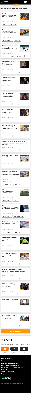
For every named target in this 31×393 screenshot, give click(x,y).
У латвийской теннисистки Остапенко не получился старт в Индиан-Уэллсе (10, 79)
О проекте (3, 358)
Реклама (3, 371)
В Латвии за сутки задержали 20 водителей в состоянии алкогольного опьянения (13, 271)
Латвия (16, 40)
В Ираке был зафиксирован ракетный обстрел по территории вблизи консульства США (9, 192)
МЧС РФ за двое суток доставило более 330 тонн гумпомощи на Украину (9, 15)
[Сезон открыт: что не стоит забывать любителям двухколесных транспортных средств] (24, 32)
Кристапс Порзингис (15, 165)
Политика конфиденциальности (9, 363)
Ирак (15, 200)
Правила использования (7, 361)
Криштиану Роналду (14, 120)
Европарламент (17, 216)
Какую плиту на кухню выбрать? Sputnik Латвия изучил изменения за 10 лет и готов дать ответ (15, 143)
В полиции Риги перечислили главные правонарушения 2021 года (10, 239)
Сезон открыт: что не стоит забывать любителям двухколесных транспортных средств (9, 32)
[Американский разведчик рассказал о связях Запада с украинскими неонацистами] (24, 128)
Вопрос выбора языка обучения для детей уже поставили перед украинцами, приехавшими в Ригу (10, 64)
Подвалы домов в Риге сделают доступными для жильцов (10, 300)
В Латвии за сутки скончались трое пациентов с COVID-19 (10, 222)
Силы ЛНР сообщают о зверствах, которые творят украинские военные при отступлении (9, 95)
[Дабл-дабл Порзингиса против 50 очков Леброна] (24, 158)
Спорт (4, 56)
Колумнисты (5, 184)
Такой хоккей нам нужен (15, 56)
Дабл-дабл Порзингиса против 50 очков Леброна (10, 156)
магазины (15, 184)
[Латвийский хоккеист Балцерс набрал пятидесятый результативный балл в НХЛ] (24, 48)
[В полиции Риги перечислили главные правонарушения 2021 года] (24, 240)
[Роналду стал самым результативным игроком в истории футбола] (24, 112)
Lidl (3, 264)
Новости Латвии (6, 40)
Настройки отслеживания (7, 374)
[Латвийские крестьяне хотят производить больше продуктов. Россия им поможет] (24, 174)
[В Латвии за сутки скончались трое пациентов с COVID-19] (24, 224)
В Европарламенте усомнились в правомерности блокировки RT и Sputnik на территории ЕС (10, 207)
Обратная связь (10, 371)
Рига (16, 248)
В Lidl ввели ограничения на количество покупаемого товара (9, 255)
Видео (4, 24)
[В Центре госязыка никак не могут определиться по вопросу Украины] (24, 318)
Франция (12, 294)
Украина (12, 24)
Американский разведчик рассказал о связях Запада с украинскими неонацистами (9, 127)
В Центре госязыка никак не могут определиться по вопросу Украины (9, 317)
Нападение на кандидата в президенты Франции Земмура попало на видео (10, 285)
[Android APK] (5, 378)
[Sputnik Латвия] (5, 2)
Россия (15, 104)
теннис (11, 88)
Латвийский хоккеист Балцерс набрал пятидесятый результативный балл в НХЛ (10, 47)
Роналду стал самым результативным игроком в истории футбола (9, 111)
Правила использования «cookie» (10, 365)
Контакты (9, 358)
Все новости (5, 344)
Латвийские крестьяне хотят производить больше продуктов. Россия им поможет (10, 173)
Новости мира (6, 104)
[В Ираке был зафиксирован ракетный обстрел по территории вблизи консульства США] (24, 192)
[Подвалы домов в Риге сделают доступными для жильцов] (24, 302)
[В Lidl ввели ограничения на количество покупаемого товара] (24, 256)
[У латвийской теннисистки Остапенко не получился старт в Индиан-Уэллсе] (24, 80)
